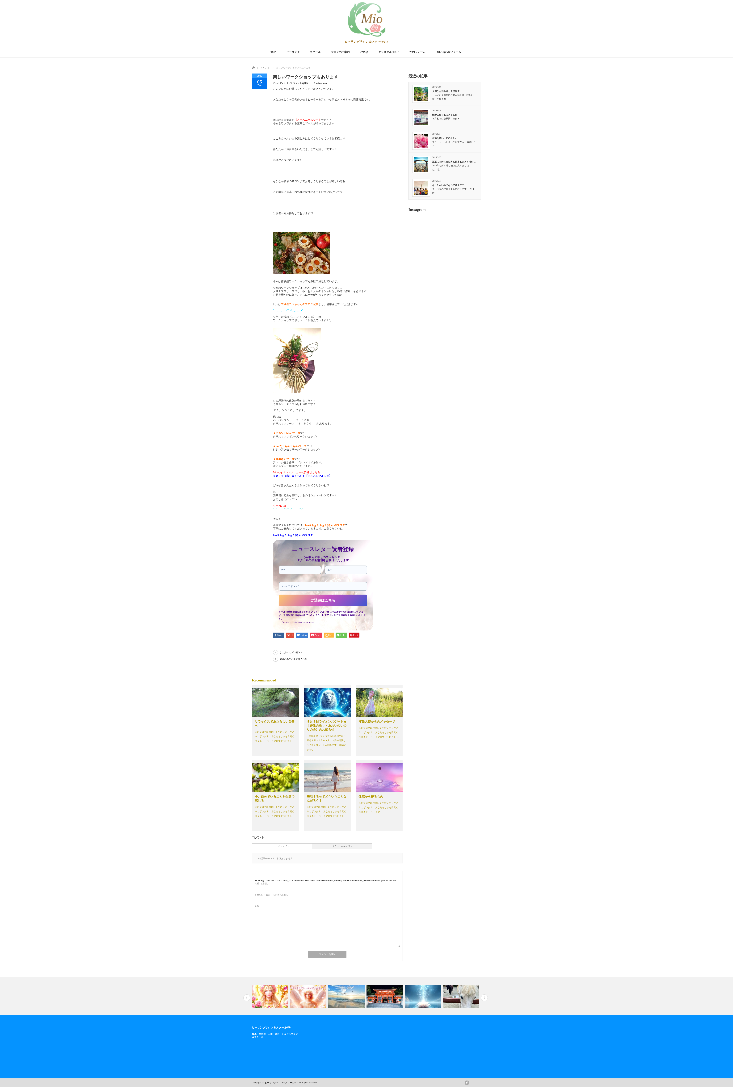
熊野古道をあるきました (444, 114)
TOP (273, 52)
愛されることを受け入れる (293, 659)
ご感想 (364, 52)
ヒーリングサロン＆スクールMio (271, 1027)
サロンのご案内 (340, 52)
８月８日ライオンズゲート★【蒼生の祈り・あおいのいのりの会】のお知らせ (326, 725)
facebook (467, 1083)
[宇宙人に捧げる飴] (461, 996)
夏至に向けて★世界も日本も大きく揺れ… (454, 161)
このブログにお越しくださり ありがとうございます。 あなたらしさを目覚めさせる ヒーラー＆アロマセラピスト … (275, 736)
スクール (315, 52)
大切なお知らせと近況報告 (446, 91)
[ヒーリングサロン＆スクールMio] (366, 42)
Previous (246, 997)
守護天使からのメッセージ (377, 721)
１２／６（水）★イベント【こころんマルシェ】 (302, 475)
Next (484, 997)
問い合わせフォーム (450, 52)
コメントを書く (301, 83)
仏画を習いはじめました (444, 138)
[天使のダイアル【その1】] (270, 996)
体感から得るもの (371, 796)
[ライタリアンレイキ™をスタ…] (385, 996)
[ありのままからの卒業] (308, 996)
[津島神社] (347, 996)
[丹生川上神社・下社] (423, 996)
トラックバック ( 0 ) (342, 846)
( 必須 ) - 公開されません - (272, 895)
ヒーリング (293, 52)
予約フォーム (417, 52)
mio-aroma (321, 83)
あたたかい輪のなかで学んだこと (449, 185)
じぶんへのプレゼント (291, 652)
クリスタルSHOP (388, 52)
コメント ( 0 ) (282, 846)
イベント (265, 67)
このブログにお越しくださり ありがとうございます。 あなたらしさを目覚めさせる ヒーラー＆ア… (378, 807)
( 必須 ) (261, 883)
